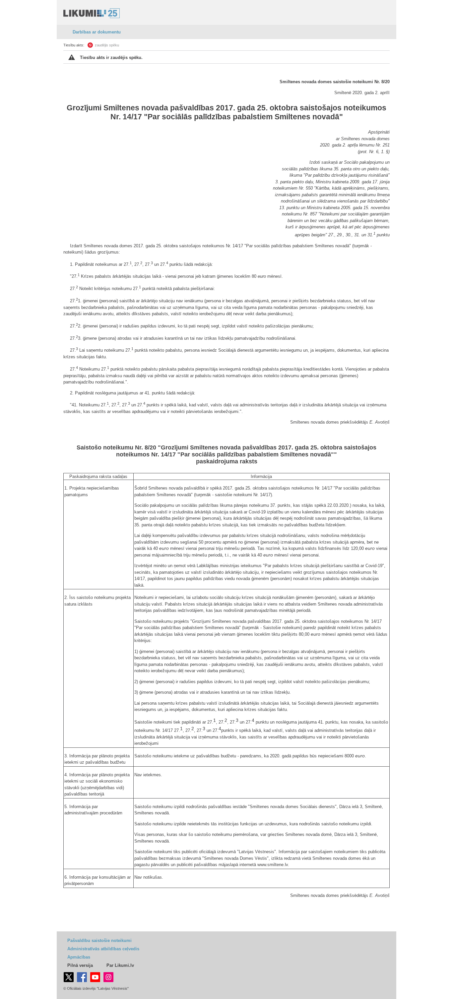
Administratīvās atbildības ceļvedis (103, 948)
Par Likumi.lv (120, 965)
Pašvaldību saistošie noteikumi (99, 940)
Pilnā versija (80, 965)
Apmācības (78, 957)
